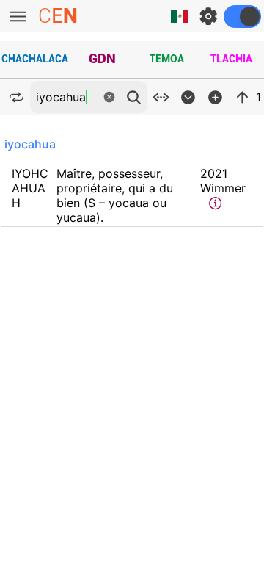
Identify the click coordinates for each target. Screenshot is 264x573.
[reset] (109, 97)
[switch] (242, 16)
